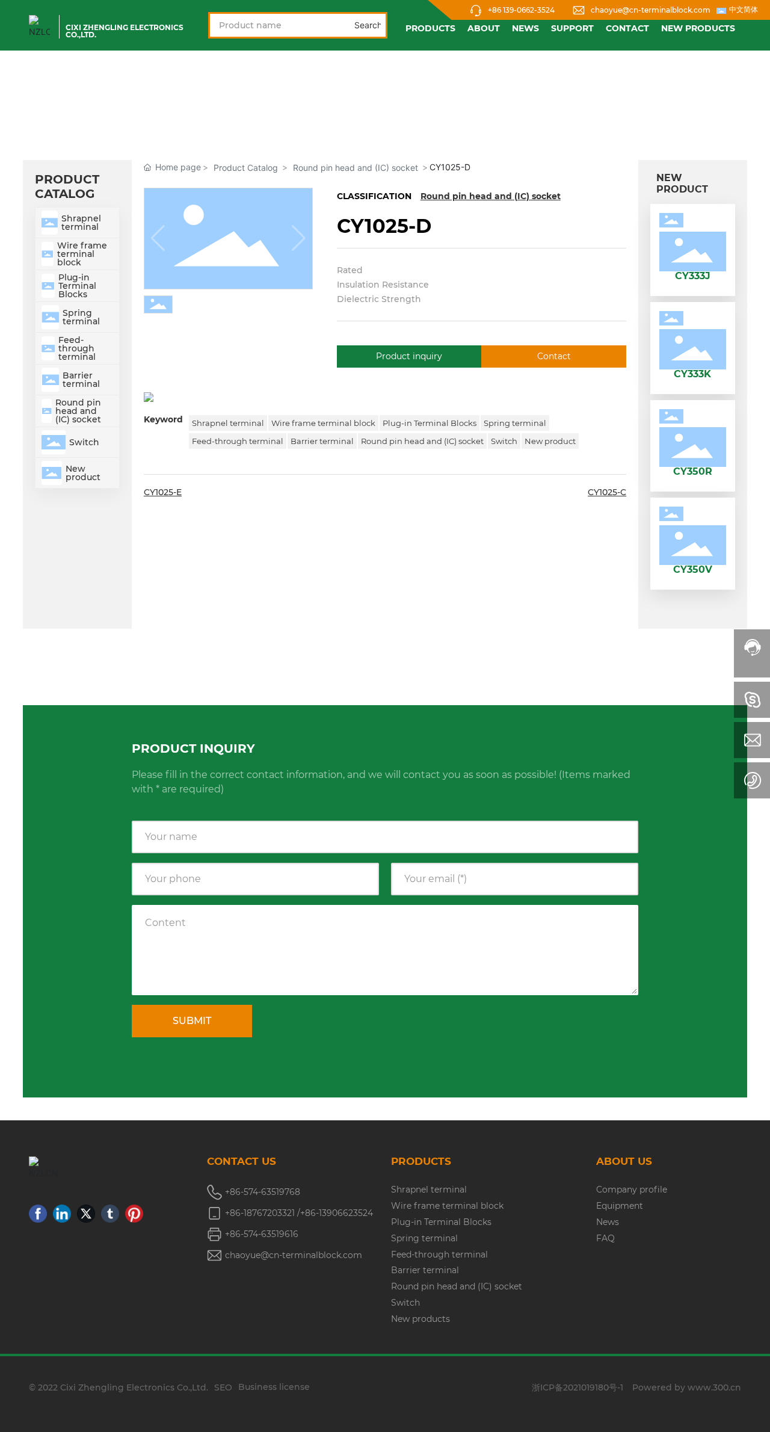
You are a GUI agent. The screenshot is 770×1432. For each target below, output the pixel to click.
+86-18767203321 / (262, 1213)
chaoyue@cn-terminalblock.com (650, 9)
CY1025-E (163, 492)
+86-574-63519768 (262, 1192)
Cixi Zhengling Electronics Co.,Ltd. (124, 31)
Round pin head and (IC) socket (355, 167)
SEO (223, 1387)
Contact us (241, 1161)
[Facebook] (38, 1214)
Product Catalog (246, 167)
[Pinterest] (134, 1214)
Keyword (163, 419)
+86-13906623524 (336, 1213)
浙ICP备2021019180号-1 (577, 1387)
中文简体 (743, 9)
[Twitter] (86, 1214)
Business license (274, 1386)
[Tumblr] (110, 1214)
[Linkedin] (62, 1214)
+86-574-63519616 (261, 1234)
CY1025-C (607, 492)
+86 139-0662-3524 (521, 9)
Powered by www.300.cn (686, 1387)
